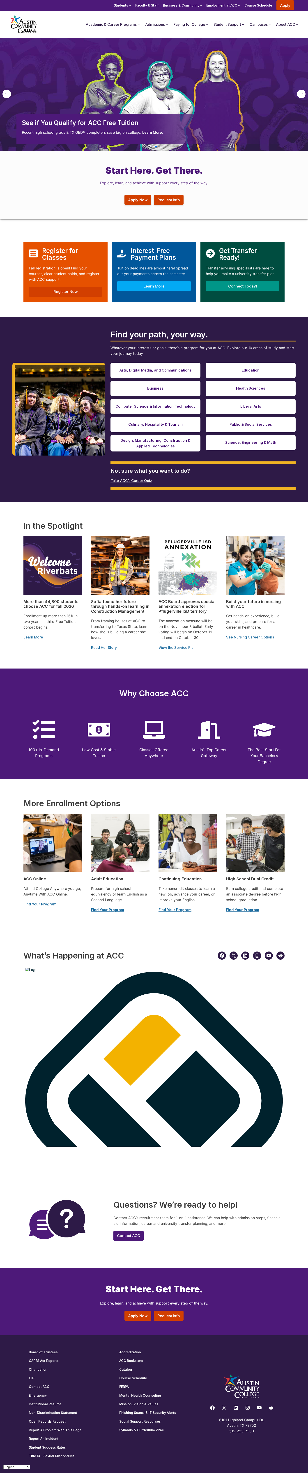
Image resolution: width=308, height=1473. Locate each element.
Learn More (152, 132)
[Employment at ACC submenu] (239, 6)
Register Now (65, 291)
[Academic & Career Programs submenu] (139, 24)
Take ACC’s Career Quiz (131, 480)
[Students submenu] (130, 6)
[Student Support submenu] (243, 24)
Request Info (168, 200)
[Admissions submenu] (167, 24)
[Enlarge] (143, 542)
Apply (285, 5)
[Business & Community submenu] (201, 6)
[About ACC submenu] (297, 24)
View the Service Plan (177, 647)
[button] (148, 146)
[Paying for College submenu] (207, 24)
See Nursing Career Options (250, 637)
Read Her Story (104, 647)
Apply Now (138, 200)
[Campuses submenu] (270, 24)
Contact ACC (128, 1235)
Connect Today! (242, 286)
